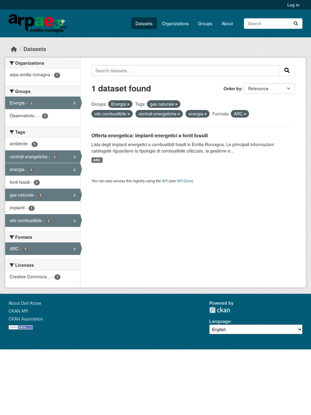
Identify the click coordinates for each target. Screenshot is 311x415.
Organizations (175, 23)
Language (219, 321)
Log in (293, 5)
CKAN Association (26, 319)
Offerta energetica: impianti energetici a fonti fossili (149, 135)
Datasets (143, 23)
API (165, 180)
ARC (97, 160)
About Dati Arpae (25, 303)
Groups (205, 23)
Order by (232, 88)
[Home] (14, 49)
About (227, 23)
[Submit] (296, 23)
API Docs (184, 180)
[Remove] (128, 104)
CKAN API (18, 311)
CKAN (219, 310)
